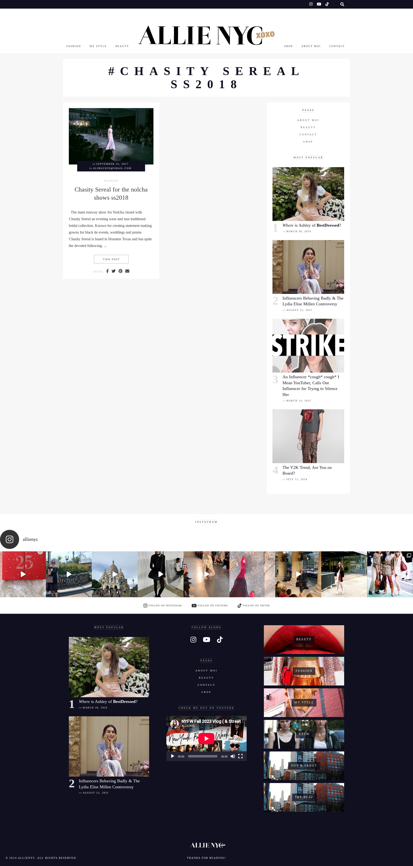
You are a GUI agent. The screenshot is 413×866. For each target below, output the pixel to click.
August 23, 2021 (299, 310)
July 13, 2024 (296, 479)
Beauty (122, 46)
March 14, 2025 (298, 400)
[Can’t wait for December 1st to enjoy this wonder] (23, 574)
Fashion (73, 46)
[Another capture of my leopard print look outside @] (390, 574)
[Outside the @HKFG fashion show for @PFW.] (344, 574)
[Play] (172, 756)
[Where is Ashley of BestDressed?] (308, 194)
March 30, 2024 (298, 231)
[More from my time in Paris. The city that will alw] (115, 574)
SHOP (288, 46)
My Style (98, 46)
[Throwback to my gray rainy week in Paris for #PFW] (161, 574)
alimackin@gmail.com (112, 168)
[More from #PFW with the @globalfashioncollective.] (206, 574)
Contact (337, 46)
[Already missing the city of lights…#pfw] (252, 574)
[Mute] (232, 756)
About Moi (311, 46)
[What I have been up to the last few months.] (69, 574)
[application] (206, 738)
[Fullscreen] (240, 756)
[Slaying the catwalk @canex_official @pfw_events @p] (298, 574)
